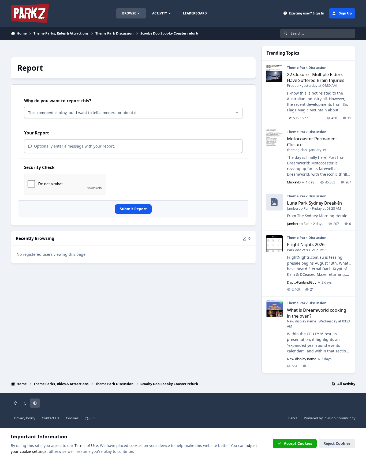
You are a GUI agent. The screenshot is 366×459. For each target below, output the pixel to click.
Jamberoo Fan (298, 208)
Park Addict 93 (298, 249)
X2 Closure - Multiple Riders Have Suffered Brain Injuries (315, 77)
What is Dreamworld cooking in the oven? (316, 313)
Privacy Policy (24, 418)
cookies (136, 445)
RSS (92, 418)
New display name (301, 321)
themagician (297, 149)
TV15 (291, 117)
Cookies (72, 418)
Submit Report (133, 208)
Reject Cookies (336, 443)
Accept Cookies (298, 443)
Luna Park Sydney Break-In (314, 203)
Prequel (293, 85)
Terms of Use (86, 445)
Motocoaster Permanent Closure (312, 141)
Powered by (329, 418)
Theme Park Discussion (306, 67)
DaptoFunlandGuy (301, 282)
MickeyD (294, 182)
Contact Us (50, 418)
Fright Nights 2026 (305, 244)
